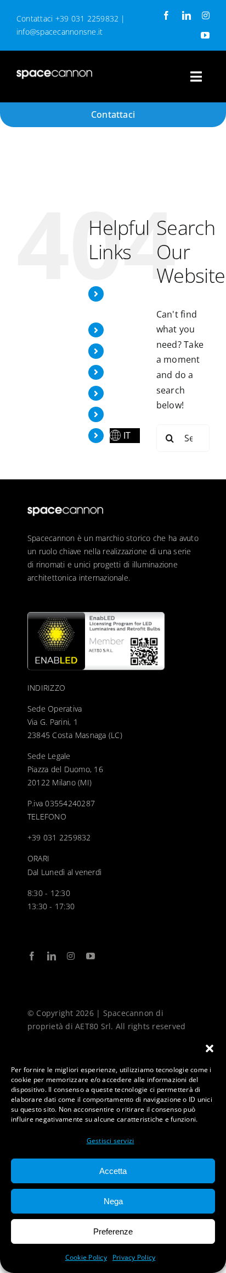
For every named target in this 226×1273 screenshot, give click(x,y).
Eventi (122, 351)
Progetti (127, 330)
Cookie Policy (86, 1257)
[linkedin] (186, 15)
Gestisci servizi (110, 1140)
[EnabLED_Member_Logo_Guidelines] (96, 616)
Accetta (113, 1171)
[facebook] (166, 15)
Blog (119, 393)
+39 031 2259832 (87, 18)
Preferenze (113, 1231)
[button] (209, 1048)
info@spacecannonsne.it (59, 31)
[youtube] (205, 35)
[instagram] (206, 15)
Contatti (127, 414)
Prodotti (127, 372)
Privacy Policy (133, 1257)
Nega (113, 1201)
